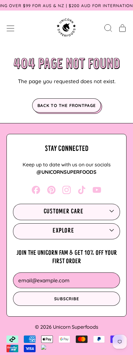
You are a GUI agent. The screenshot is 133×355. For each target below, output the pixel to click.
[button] (108, 28)
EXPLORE (63, 231)
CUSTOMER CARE (64, 212)
